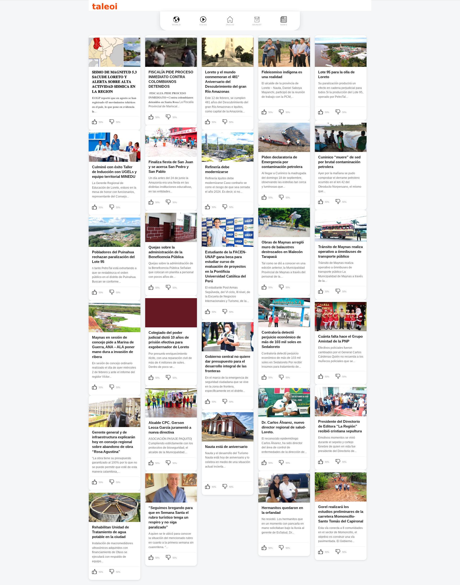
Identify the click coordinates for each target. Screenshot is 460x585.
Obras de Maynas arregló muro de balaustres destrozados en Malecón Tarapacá (283, 249)
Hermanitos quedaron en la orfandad (282, 510)
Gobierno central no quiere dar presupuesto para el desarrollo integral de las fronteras (227, 363)
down (112, 122)
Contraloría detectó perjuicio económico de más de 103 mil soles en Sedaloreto (281, 339)
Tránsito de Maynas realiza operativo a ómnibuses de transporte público (340, 252)
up (95, 122)
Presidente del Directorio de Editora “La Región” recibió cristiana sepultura (340, 426)
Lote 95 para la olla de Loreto (336, 74)
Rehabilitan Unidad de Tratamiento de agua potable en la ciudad (110, 532)
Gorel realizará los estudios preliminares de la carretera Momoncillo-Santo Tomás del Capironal (340, 514)
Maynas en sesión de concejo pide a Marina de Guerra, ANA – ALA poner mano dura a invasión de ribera (113, 347)
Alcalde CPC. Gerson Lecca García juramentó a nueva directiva (170, 427)
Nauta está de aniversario (226, 447)
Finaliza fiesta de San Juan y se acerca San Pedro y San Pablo (171, 167)
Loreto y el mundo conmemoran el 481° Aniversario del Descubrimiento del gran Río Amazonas (225, 81)
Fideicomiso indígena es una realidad (282, 74)
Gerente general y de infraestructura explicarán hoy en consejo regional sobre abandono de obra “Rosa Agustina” (113, 442)
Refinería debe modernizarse (217, 169)
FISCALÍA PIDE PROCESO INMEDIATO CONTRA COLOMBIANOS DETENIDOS (171, 79)
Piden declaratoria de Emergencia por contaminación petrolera (282, 162)
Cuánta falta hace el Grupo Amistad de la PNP (340, 338)
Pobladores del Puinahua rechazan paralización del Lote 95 (113, 257)
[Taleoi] (104, 6)
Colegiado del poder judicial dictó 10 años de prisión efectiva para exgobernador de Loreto (169, 339)
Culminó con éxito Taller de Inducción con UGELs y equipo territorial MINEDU (114, 172)
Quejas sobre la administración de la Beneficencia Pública (166, 252)
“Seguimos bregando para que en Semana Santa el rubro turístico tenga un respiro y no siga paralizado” (171, 517)
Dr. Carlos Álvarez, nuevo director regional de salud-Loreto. (284, 427)
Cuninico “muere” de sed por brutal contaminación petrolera (339, 162)
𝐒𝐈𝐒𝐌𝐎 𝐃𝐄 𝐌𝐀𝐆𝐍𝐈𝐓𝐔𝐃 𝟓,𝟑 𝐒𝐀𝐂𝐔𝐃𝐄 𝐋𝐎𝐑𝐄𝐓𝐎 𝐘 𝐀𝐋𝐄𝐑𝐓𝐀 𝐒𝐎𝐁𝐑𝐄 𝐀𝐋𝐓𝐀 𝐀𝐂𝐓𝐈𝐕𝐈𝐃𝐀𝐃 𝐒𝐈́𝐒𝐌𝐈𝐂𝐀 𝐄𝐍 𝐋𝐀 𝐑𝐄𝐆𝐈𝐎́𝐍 (114, 81)
